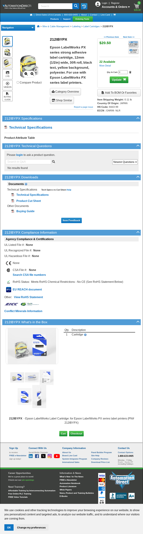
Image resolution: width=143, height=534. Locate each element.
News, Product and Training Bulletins (77, 493)
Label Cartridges (91, 26)
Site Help (95, 456)
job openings (28, 480)
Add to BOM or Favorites (120, 92)
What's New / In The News (71, 477)
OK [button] (9, 527)
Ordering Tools (82, 19)
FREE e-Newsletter (68, 480)
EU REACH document (27, 289)
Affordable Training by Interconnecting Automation (31, 491)
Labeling (76, 26)
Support (67, 19)
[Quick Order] (114, 14)
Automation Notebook (70, 483)
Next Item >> (128, 37)
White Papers (66, 490)
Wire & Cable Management (55, 26)
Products (54, 19)
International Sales (70, 462)
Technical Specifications (29, 127)
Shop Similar (63, 100)
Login (105, 3)
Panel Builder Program (101, 452)
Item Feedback (71, 220)
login (19, 154)
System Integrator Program (74, 459)
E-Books (63, 496)
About (84, 15)
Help (68, 190)
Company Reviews (99, 459)
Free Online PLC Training (19, 494)
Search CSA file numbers (29, 274)
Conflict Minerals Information (23, 311)
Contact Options (125, 452)
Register (115, 3)
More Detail (105, 65)
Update (117, 79)
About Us (66, 452)
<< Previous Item (111, 37)
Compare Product (30, 82)
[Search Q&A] (53, 161)
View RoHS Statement (28, 297)
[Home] (31, 14)
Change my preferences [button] (31, 527)
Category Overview (67, 91)
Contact (93, 15)
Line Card (105, 15)
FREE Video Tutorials (18, 497)
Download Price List (100, 462)
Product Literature (68, 486)
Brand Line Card (69, 456)
